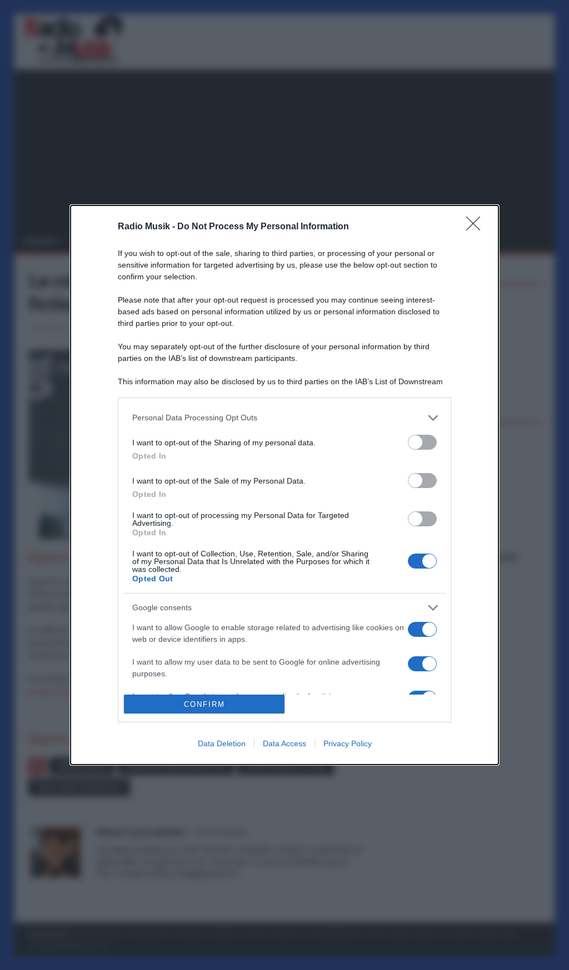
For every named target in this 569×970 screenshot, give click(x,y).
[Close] (476, 227)
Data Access (284, 743)
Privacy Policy (347, 743)
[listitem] (284, 418)
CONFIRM (204, 704)
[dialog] (284, 485)
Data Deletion (222, 743)
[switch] (422, 442)
